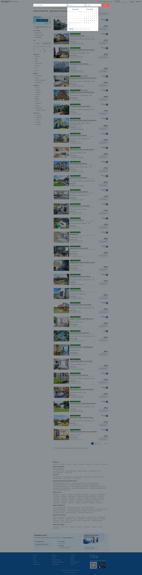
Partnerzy (72, 560)
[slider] (34, 46)
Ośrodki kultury (88, 518)
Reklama (53, 557)
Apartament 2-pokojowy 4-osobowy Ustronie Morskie (62, 486)
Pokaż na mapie (79, 36)
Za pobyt (37, 43)
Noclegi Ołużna (85, 502)
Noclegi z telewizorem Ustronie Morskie (60, 507)
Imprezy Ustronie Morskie (57, 476)
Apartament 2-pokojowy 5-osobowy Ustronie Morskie (80, 486)
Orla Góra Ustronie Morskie (76, 220)
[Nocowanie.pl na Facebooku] (91, 557)
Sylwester (69, 570)
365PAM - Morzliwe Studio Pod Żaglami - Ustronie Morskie (82, 263)
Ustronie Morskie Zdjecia (86, 520)
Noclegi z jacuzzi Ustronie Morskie (71, 512)
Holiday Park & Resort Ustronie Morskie (79, 333)
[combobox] (49, 5)
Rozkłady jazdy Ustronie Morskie (98, 476)
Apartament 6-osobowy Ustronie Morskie (74, 484)
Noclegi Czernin (88, 499)
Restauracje (72, 520)
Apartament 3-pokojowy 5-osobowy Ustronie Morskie (62, 488)
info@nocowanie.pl (62, 543)
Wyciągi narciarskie (89, 464)
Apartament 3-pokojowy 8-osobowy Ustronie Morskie (62, 483)
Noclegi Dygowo (93, 497)
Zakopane (79, 570)
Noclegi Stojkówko (80, 496)
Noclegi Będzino (77, 502)
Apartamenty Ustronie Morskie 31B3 (79, 248)
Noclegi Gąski (79, 501)
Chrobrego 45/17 (74, 234)
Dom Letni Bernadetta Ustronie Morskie (79, 206)
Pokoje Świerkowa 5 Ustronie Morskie (79, 64)
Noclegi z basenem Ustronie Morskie (73, 509)
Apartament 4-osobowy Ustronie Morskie (92, 483)
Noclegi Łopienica (92, 494)
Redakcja (72, 555)
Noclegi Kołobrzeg (71, 501)
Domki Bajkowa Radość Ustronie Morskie (80, 276)
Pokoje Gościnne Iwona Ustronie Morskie (80, 106)
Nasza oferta (35, 562)
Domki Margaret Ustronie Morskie (78, 135)
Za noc (46, 43)
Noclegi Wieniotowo (78, 494)
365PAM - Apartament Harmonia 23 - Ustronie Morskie (83, 431)
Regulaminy (73, 564)
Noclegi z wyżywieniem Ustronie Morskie (88, 507)
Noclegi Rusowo (101, 496)
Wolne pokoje (69, 464)
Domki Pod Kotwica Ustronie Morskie (79, 375)
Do (43, 48)
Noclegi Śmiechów (80, 499)
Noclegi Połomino (64, 499)
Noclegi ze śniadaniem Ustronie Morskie (95, 510)
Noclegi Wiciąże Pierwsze (72, 496)
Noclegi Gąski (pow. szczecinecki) (88, 501)
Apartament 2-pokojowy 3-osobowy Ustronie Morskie (90, 484)
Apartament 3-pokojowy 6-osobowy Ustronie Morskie (80, 488)
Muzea (75, 518)
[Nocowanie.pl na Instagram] (97, 557)
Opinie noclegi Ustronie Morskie (58, 472)
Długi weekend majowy (64, 570)
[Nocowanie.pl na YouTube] (94, 557)
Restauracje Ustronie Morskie (77, 476)
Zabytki (67, 520)
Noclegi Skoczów (97, 501)
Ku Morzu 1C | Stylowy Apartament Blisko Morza (82, 319)
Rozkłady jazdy (81, 464)
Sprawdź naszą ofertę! (90, 548)
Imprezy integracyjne (69, 518)
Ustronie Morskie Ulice (57, 522)
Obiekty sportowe (81, 518)
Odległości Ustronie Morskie (67, 522)
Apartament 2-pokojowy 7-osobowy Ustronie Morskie (98, 486)
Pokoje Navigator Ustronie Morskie (78, 163)
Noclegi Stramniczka (57, 497)
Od (33, 48)
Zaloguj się (132, 1)
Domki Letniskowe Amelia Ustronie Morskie (80, 304)
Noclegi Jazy (102, 499)
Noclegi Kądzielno (85, 497)
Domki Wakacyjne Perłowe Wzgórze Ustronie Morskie (83, 120)
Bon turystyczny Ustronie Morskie (59, 512)
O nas (34, 560)
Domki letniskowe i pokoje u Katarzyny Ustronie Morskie (82, 150)
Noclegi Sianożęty (56, 494)
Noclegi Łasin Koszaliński (101, 494)
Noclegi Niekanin (56, 501)
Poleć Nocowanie (36, 564)
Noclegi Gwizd (63, 494)
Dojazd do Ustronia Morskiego (81, 517)
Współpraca (54, 555)
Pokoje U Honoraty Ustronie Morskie (79, 192)
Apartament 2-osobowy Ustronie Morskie (78, 483)
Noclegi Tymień (78, 497)
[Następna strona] (108, 443)
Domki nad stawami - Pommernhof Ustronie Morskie (83, 403)
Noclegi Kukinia (63, 496)
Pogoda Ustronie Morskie (57, 478)
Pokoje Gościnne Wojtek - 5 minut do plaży (81, 361)
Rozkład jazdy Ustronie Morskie (97, 520)
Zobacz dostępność (103, 29)
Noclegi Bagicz (85, 494)
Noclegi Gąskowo (71, 497)
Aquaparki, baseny (61, 518)
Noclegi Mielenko (92, 502)
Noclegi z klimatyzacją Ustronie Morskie (101, 509)
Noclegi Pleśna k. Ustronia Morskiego (91, 496)
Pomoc (34, 557)
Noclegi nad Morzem (68, 472)
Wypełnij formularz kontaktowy (42, 544)
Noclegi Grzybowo (99, 502)
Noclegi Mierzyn (63, 502)
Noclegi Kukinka (70, 494)
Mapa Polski (75, 464)
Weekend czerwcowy (74, 570)
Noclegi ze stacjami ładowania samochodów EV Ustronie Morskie (77, 510)
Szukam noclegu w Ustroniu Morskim (59, 517)
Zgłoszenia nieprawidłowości (57, 562)
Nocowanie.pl (35, 8)
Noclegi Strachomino (57, 499)
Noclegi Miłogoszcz (72, 499)
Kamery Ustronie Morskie (67, 478)
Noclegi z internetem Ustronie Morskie (59, 510)
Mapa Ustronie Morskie (87, 476)
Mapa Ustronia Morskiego (70, 517)
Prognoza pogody (96, 464)
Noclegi (40, 8)
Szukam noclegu (62, 464)
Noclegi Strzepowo (64, 501)
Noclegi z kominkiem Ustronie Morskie (87, 509)
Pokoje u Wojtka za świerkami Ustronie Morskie (81, 389)
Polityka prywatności (75, 562)
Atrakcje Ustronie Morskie (67, 476)
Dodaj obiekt (138, 1)
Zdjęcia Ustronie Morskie (76, 478)
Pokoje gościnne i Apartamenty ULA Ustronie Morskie (83, 78)
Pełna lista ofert (78, 520)
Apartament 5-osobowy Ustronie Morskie (60, 484)
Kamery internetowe (104, 464)
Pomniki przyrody (102, 518)
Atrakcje (55, 518)
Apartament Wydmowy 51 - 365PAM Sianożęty (81, 347)
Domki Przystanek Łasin (76, 290)
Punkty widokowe (56, 520)
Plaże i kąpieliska (95, 518)
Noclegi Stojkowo (56, 496)
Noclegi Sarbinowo (56, 502)
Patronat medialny (55, 564)
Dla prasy (72, 557)
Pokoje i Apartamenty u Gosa (77, 35)
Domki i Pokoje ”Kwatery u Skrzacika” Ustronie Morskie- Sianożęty (81, 418)
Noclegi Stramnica (100, 497)
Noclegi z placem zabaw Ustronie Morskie (60, 509)
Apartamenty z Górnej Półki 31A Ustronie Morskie (82, 50)
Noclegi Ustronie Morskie (47, 8)
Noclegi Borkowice (95, 499)
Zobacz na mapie (43, 20)
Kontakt (34, 555)
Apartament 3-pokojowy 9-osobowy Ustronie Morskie (62, 489)
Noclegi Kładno (64, 497)
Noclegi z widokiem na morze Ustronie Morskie (85, 512)
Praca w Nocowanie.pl (56, 560)
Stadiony (62, 520)
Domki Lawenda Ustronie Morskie (78, 177)
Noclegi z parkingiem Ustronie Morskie (73, 507)
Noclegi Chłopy (71, 502)
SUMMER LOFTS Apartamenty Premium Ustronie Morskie (82, 92)
